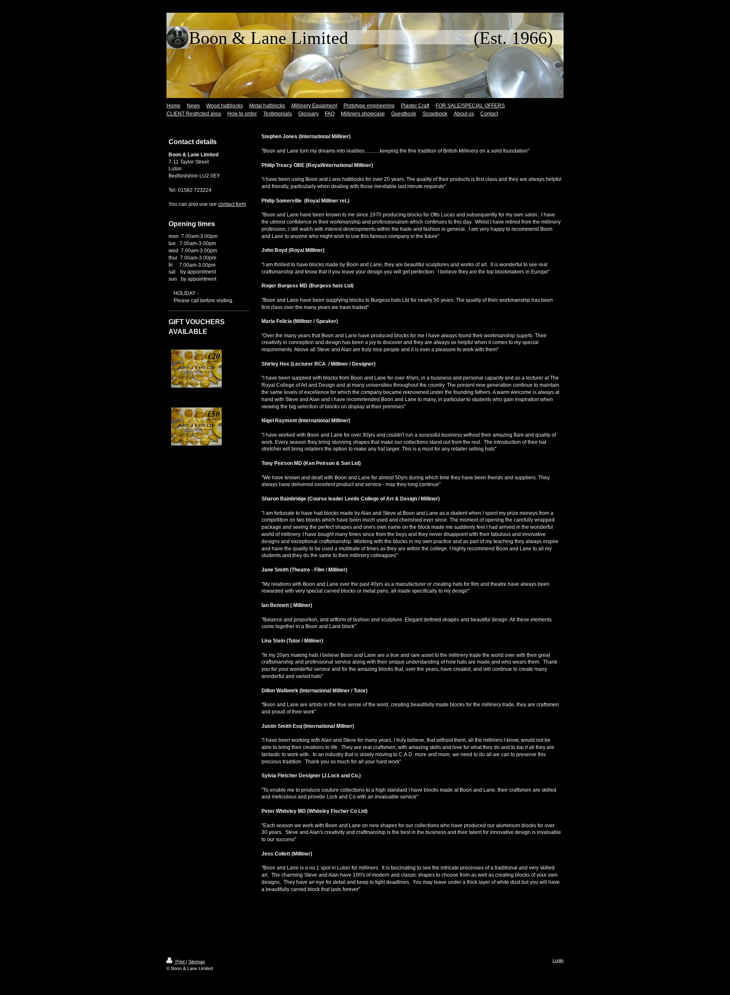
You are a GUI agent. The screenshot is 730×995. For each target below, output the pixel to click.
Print (180, 961)
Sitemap (196, 961)
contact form (232, 204)
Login (558, 960)
